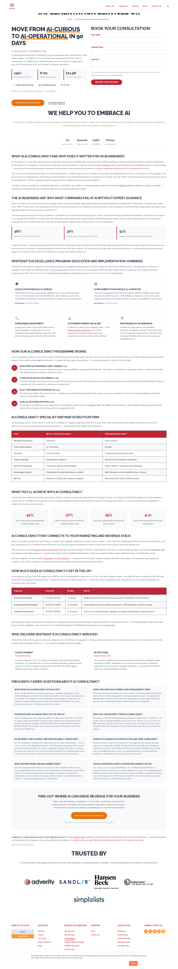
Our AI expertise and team (132, 840)
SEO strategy (64, 558)
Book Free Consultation (28, 103)
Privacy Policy (117, 75)
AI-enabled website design (81, 840)
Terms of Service (124, 938)
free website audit (77, 837)
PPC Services (70, 949)
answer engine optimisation (79, 330)
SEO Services (70, 931)
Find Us (41, 935)
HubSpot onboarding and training (107, 840)
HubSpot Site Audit (72, 946)
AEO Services (70, 935)
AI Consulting (70, 938)
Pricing (135, 6)
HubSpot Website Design (74, 942)
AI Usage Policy (123, 946)
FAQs (93, 931)
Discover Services (56, 103)
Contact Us (156, 6)
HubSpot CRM (125, 185)
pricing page (110, 625)
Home (69, 19)
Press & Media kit (44, 942)
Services (123, 6)
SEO (148, 185)
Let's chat (42, 938)
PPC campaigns (46, 558)
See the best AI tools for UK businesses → (63, 754)
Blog (145, 6)
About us (41, 931)
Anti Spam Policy (123, 942)
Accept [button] (133, 963)
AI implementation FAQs (138, 168)
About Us (110, 6)
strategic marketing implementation (111, 168)
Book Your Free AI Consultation (89, 815)
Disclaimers (121, 931)
